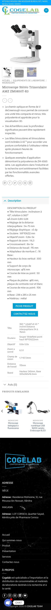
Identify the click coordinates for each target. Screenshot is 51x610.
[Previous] (6, 43)
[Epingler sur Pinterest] (25, 183)
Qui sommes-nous (12, 540)
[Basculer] (5, 200)
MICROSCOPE (8, 83)
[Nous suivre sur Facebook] (4, 595)
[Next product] (4, 100)
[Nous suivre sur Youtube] (25, 595)
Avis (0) (12, 384)
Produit (6, 545)
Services (6, 556)
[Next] (44, 43)
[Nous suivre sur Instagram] (10, 595)
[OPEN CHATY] (8, 602)
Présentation (9, 551)
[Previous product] (10, 100)
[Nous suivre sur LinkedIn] (20, 595)
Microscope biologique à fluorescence (13, 425)
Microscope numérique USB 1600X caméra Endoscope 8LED (38, 427)
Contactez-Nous (24, 313)
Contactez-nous (10, 562)
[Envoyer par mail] (20, 183)
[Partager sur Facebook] (10, 183)
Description (14, 200)
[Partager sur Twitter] (15, 183)
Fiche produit (24, 306)
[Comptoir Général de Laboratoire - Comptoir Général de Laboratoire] (22, 10)
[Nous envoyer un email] (15, 595)
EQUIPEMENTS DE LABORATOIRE (29, 80)
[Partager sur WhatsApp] (4, 183)
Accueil (6, 80)
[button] (46, 10)
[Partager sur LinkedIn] (30, 183)
